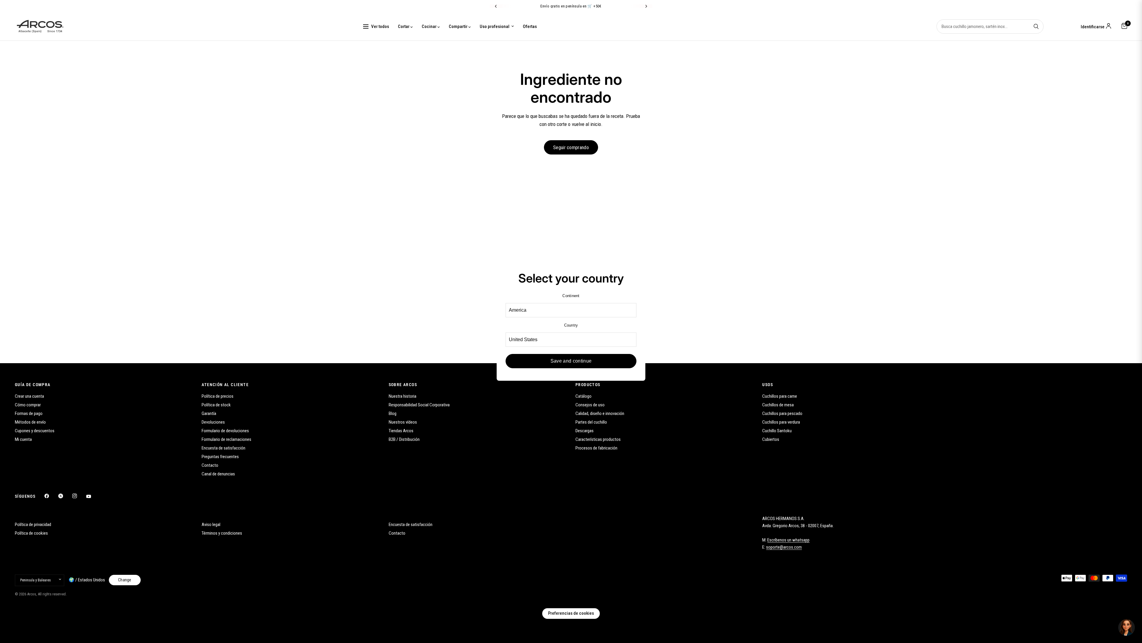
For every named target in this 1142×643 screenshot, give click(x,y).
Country (571, 325)
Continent (570, 296)
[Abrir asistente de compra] (1126, 627)
